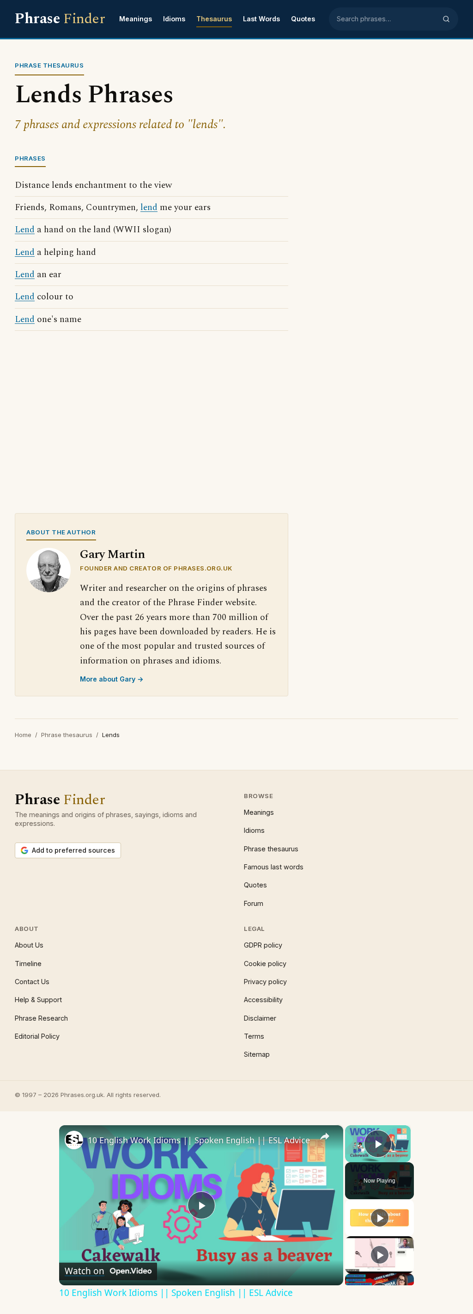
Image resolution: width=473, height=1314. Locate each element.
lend (149, 207)
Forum (253, 903)
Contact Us (32, 982)
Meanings (135, 19)
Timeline (28, 963)
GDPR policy (263, 945)
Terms (254, 1036)
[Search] (446, 19)
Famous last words (273, 867)
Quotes (303, 19)
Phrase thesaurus (66, 734)
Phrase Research (41, 1018)
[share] (324, 1136)
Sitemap (257, 1054)
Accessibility (263, 1000)
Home (23, 734)
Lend (25, 229)
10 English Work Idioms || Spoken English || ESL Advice (199, 1140)
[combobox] (386, 19)
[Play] (379, 1218)
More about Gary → (112, 679)
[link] (74, 1140)
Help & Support (38, 1000)
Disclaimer (260, 1018)
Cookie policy (265, 963)
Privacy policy (265, 982)
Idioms (174, 19)
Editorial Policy (37, 1036)
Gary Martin (112, 554)
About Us (29, 945)
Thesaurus (214, 19)
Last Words (261, 19)
